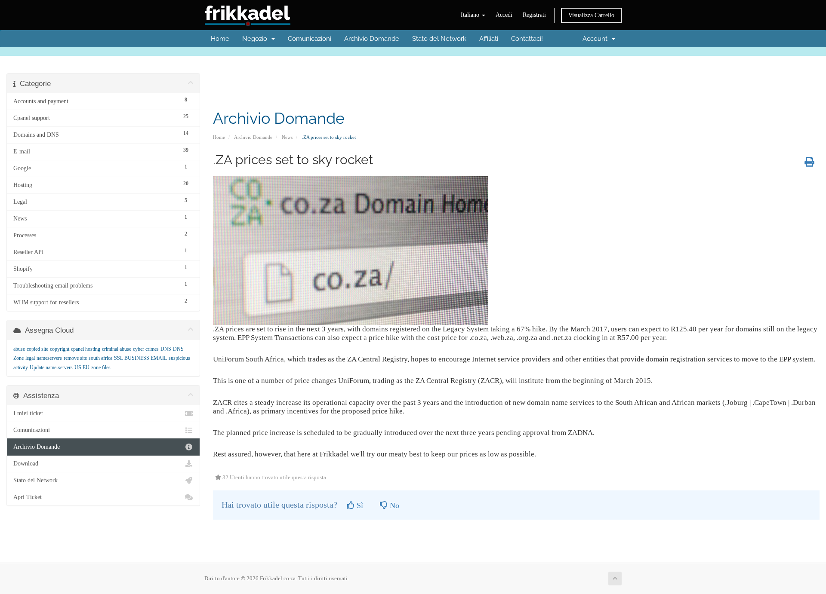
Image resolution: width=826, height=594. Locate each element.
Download (25, 463)
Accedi (504, 15)
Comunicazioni (309, 39)
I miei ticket (28, 413)
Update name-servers (51, 367)
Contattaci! (527, 39)
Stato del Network (439, 39)
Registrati (534, 15)
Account (597, 39)
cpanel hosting (85, 349)
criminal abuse (116, 349)
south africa (100, 358)
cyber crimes (146, 349)
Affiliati (488, 39)
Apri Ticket (27, 497)
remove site (75, 358)
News (287, 137)
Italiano (471, 15)
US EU (81, 367)
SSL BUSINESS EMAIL (140, 358)
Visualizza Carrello (591, 15)
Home (220, 39)
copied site (37, 349)
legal (30, 358)
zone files (101, 367)
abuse (19, 349)
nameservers (49, 358)
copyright (59, 349)
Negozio (256, 39)
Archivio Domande (371, 39)
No (393, 505)
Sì (358, 505)
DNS (165, 349)
